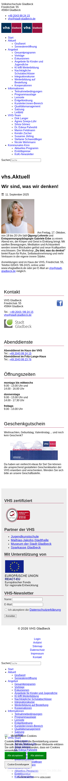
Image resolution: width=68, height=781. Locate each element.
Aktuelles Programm (26, 148)
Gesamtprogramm (25, 52)
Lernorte (19, 97)
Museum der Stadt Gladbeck (31, 544)
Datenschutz (37, 649)
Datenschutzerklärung (45, 609)
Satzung (19, 109)
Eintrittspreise (23, 151)
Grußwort (20, 43)
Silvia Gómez (22, 124)
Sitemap (37, 646)
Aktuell (12, 40)
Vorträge (19, 55)
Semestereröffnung (26, 46)
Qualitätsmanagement (27, 106)
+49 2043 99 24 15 (19, 15)
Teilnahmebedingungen (28, 91)
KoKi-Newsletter (24, 154)
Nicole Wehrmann (25, 142)
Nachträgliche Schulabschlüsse (25, 72)
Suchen (5, 160)
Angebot (13, 49)
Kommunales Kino (19, 145)
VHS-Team (14, 115)
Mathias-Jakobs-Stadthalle (30, 540)
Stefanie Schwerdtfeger (28, 139)
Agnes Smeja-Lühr (25, 121)
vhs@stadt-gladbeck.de (21, 18)
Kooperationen (23, 85)
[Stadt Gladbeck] (18, 327)
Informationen (16, 88)
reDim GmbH (45, 777)
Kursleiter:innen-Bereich (29, 103)
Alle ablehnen (37, 755)
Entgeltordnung (24, 100)
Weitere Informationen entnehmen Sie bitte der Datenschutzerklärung (34, 772)
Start (10, 37)
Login (37, 639)
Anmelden (10, 616)
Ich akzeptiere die (34, 609)
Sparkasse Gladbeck (26, 547)
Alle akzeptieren (15, 755)
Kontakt (37, 657)
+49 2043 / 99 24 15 (21, 312)
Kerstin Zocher (23, 133)
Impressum (37, 653)
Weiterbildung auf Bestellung (25, 81)
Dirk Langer (21, 118)
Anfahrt (37, 642)
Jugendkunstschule (25, 536)
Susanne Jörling (24, 136)
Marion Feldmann (25, 130)
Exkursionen (22, 58)
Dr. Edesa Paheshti (26, 127)
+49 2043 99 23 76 (20, 359)
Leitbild (19, 112)
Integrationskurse (25, 76)
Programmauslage (25, 94)
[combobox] (25, 160)
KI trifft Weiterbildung (27, 67)
